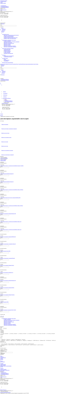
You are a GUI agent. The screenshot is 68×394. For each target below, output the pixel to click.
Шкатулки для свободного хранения (10, 324)
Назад (5, 99)
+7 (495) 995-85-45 (3, 5)
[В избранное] (0, 168)
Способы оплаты (3, 364)
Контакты (1, 356)
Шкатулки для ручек (7, 323)
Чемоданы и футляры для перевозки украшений (11, 320)
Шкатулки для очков (7, 322)
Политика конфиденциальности (5, 392)
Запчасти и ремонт (3, 369)
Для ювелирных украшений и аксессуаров (9, 318)
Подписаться (2, 353)
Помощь (1, 366)
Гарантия (1, 368)
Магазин (1, 359)
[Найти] (2, 27)
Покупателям (2, 361)
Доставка (1, 363)
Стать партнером (3, 357)
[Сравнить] (0, 169)
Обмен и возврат (3, 365)
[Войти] (0, 75)
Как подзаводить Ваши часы (4, 370)
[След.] (0, 315)
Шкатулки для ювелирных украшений (10, 325)
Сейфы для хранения (7, 319)
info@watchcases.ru (3, 9)
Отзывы (1, 358)
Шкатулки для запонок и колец (9, 321)
